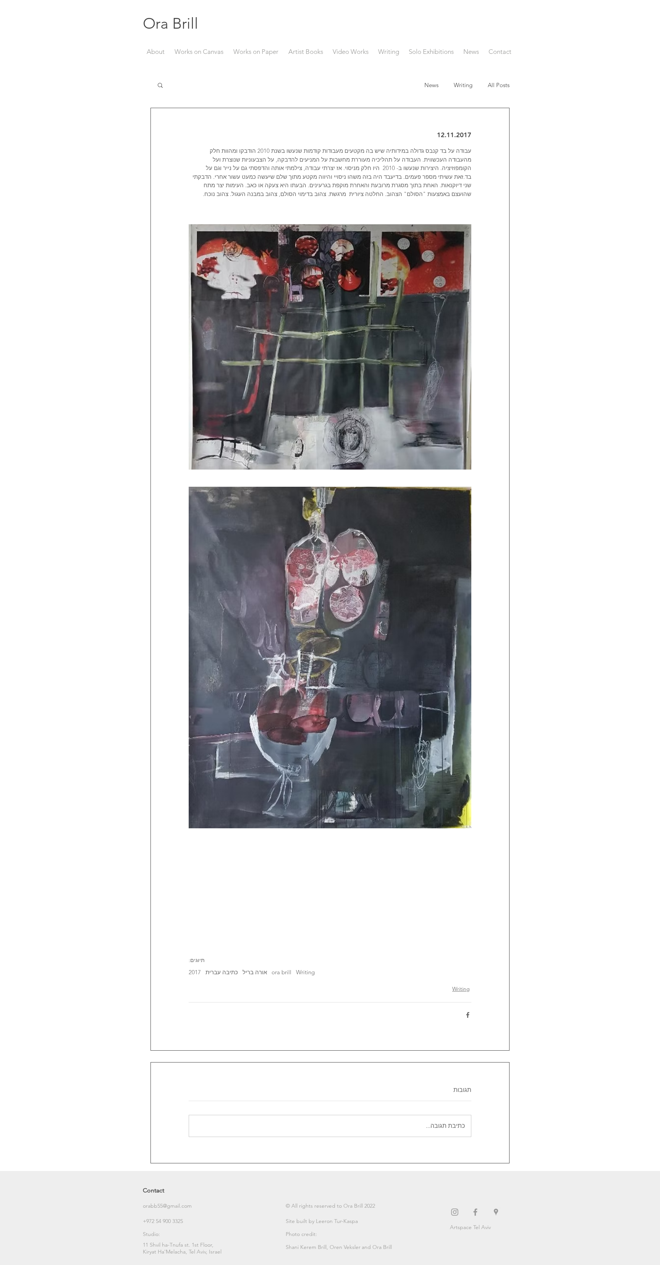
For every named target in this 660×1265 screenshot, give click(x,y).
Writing (463, 85)
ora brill (281, 972)
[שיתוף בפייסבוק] (467, 1015)
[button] (160, 85)
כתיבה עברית (221, 972)
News (431, 85)
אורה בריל (255, 972)
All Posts (499, 85)
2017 (195, 972)
